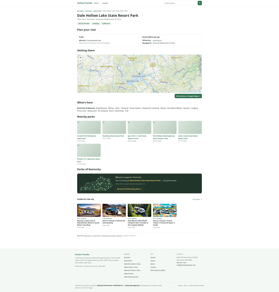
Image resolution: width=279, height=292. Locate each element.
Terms (185, 285)
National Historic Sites (132, 270)
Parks (96, 3)
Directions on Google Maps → (188, 96)
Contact (153, 267)
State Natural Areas (131, 277)
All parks (127, 257)
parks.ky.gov (157, 40)
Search (152, 261)
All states (80, 11)
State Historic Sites (131, 267)
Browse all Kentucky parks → (129, 189)
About (152, 264)
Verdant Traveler (84, 3)
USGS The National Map (194, 92)
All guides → (197, 199)
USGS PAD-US (96, 236)
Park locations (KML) (157, 270)
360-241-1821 (181, 263)
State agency (87, 236)
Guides (105, 3)
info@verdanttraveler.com (186, 265)
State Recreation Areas (132, 264)
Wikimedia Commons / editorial (112, 236)
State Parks (97, 11)
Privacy (180, 285)
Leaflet (183, 92)
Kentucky (88, 11)
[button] (139, 74)
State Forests (128, 274)
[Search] (200, 3)
